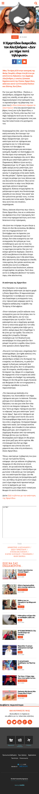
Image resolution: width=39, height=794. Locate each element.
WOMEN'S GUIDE (22, 590)
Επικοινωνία (24, 758)
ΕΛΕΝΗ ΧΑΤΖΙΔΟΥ (13, 554)
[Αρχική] (19, 27)
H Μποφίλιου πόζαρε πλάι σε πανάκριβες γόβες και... (26, 616)
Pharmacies (11, 740)
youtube (19, 722)
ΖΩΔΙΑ (20, 667)
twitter (14, 722)
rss (30, 722)
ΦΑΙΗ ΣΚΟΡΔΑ (19, 556)
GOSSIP (20, 652)
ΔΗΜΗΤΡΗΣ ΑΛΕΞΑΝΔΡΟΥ (19, 547)
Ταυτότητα (14, 758)
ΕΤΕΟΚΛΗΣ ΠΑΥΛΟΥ (18, 552)
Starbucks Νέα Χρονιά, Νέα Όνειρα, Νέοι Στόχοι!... (27, 692)
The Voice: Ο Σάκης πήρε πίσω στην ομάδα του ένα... (27, 677)
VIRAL (20, 620)
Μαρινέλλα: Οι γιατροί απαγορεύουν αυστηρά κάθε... (25, 648)
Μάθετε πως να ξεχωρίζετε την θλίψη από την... (27, 602)
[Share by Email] (24, 61)
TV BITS (20, 637)
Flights (29, 740)
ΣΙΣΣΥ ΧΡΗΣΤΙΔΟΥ (18, 550)
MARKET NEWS (22, 696)
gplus (24, 722)
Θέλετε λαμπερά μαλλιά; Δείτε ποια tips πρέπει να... (27, 586)
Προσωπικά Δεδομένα (9, 755)
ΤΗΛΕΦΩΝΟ (27, 554)
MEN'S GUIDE (21, 574)
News (20, 740)
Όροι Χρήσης (22, 755)
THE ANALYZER (22, 680)
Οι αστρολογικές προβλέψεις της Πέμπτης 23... (26, 663)
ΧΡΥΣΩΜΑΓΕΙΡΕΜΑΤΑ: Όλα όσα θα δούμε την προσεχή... (27, 632)
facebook (9, 722)
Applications (32, 755)
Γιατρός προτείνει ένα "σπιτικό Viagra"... (25, 571)
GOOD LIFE (21, 607)
